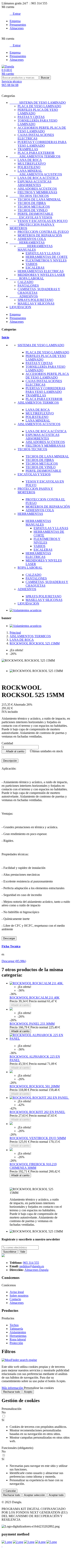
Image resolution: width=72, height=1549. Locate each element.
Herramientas (18, 1336)
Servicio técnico (12, 81)
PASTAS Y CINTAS (31, 117)
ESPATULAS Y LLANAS (43, 253)
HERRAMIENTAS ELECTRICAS (41, 271)
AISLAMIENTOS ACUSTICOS (36, 174)
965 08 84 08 (10, 85)
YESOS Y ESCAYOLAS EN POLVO (43, 221)
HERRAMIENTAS (27, 242)
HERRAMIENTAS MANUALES (35, 247)
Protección (16, 1343)
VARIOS (31, 264)
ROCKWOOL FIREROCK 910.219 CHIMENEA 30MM (33, 1165)
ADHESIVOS (24, 296)
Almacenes (17, 28)
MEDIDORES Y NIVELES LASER (41, 274)
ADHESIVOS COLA (32, 239)
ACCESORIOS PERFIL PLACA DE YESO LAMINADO (42, 129)
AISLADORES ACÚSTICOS (37, 188)
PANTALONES (28, 285)
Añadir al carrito (13, 751)
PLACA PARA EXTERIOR (36, 152)
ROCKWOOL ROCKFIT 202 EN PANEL (37, 1112)
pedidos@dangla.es (31, 1266)
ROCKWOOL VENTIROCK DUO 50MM (38, 1138)
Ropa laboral (18, 1339)
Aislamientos (18, 1332)
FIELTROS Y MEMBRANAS (37, 192)
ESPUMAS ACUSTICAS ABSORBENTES (34, 183)
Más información (13, 1388)
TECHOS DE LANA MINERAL (39, 199)
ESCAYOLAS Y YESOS (31, 217)
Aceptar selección (34, 1495)
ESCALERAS (35, 267)
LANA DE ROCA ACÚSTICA (38, 178)
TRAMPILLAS (28, 149)
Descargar (9, 938)
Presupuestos (18, 24)
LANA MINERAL (30, 170)
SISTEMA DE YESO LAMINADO (38, 102)
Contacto (15, 1299)
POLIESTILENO (29, 167)
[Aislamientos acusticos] (25, 610)
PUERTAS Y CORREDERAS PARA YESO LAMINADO (42, 143)
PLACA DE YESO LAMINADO (39, 106)
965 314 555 (31, 1262)
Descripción (10, 760)
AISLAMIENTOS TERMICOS (35, 156)
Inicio (5, 337)
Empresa (15, 21)
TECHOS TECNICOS (29, 196)
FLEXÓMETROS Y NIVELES (46, 260)
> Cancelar (9, 1490)
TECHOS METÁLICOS (34, 206)
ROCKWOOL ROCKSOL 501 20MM (35, 1086)
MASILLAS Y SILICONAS (36, 303)
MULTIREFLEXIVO (32, 163)
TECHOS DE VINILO (33, 210)
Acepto (28, 1391)
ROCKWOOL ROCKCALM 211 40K (35, 997)
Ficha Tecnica (11, 946)
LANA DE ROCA (30, 160)
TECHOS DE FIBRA (32, 203)
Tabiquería (16, 1328)
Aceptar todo (56, 1495)
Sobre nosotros (19, 1295)
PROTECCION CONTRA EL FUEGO (43, 231)
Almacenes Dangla (36, 1270)
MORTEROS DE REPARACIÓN (40, 235)
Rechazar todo (11, 1391)
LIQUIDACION (20, 307)
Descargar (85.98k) (14, 961)
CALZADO (25, 282)
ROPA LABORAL (27, 278)
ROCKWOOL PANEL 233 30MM (32, 1023)
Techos (14, 1325)
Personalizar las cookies (39, 1388)
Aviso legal (17, 1292)
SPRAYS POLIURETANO (35, 300)
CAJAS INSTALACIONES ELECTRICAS (36, 136)
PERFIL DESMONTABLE (35, 213)
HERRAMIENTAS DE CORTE (47, 257)
